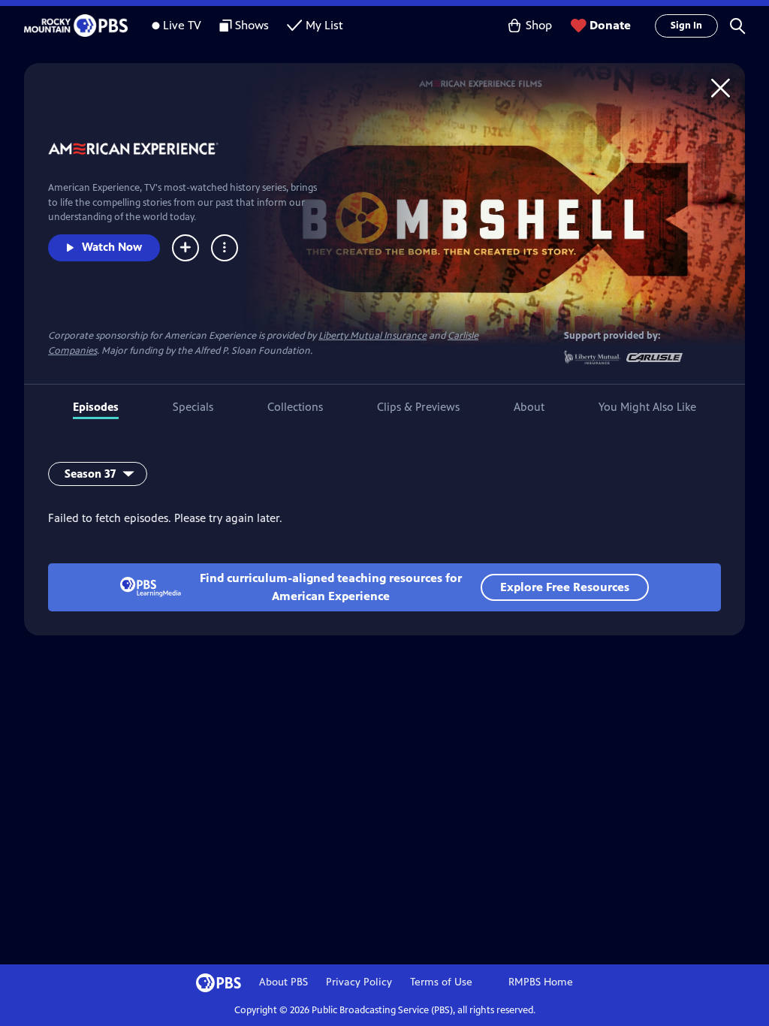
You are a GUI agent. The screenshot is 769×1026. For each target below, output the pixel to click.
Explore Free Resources (564, 587)
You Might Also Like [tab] (647, 407)
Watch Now (112, 247)
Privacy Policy (359, 982)
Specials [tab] (193, 407)
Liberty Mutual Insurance (372, 336)
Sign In (686, 26)
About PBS (283, 982)
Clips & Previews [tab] (418, 407)
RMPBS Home (540, 982)
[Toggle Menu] (224, 247)
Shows (252, 25)
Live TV (182, 25)
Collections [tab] (295, 407)
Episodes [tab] (96, 407)
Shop (539, 25)
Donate (610, 25)
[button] (737, 25)
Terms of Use (441, 982)
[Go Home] (720, 87)
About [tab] (529, 407)
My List (324, 25)
